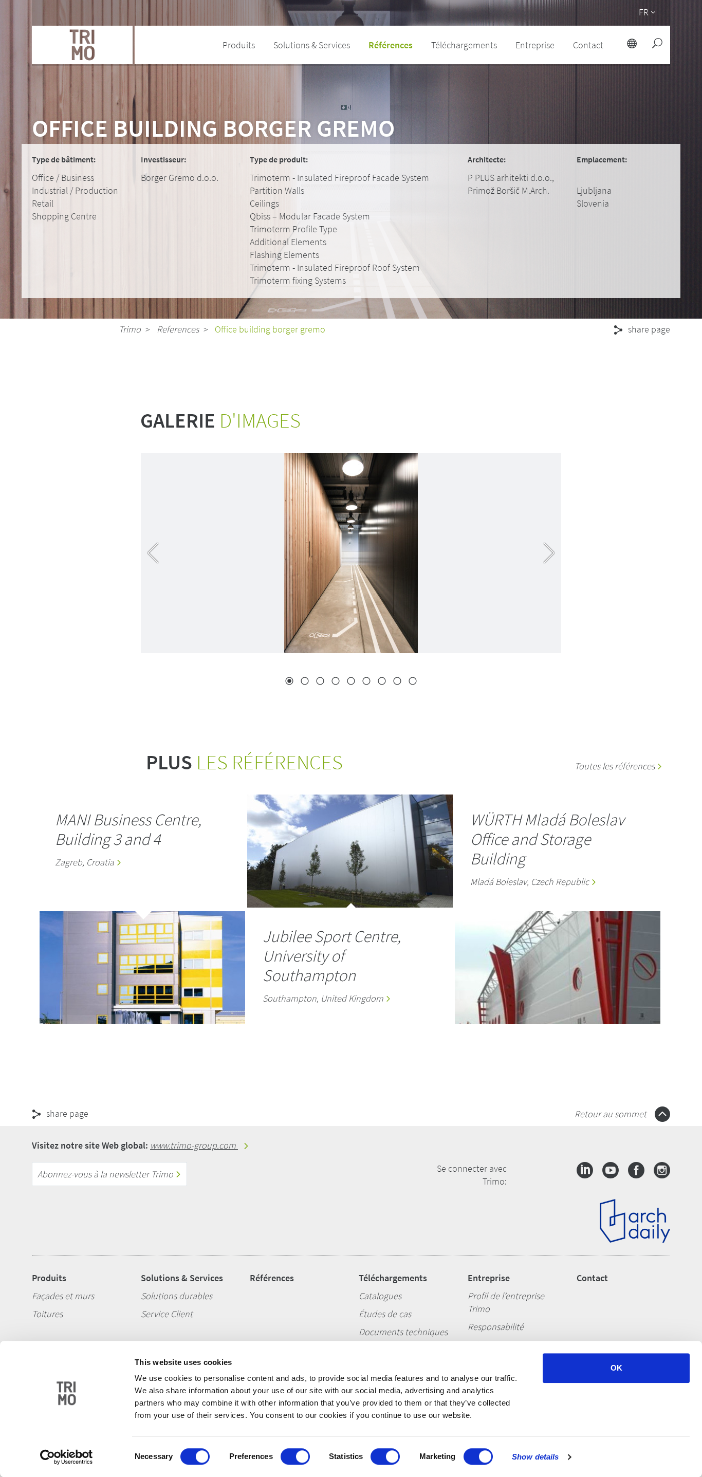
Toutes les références (616, 766)
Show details (535, 1456)
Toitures (47, 1314)
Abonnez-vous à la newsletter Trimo (106, 1174)
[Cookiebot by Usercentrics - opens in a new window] (67, 1457)
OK (616, 1367)
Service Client (167, 1314)
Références (390, 45)
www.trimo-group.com (194, 1145)
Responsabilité (496, 1327)
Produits (49, 1278)
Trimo (130, 329)
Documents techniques (403, 1332)
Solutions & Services (182, 1278)
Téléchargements (393, 1278)
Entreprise (489, 1278)
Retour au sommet (612, 1114)
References (178, 329)
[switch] (295, 1456)
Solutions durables (176, 1296)
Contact (592, 1278)
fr (644, 12)
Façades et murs (63, 1296)
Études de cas (385, 1314)
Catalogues (380, 1296)
